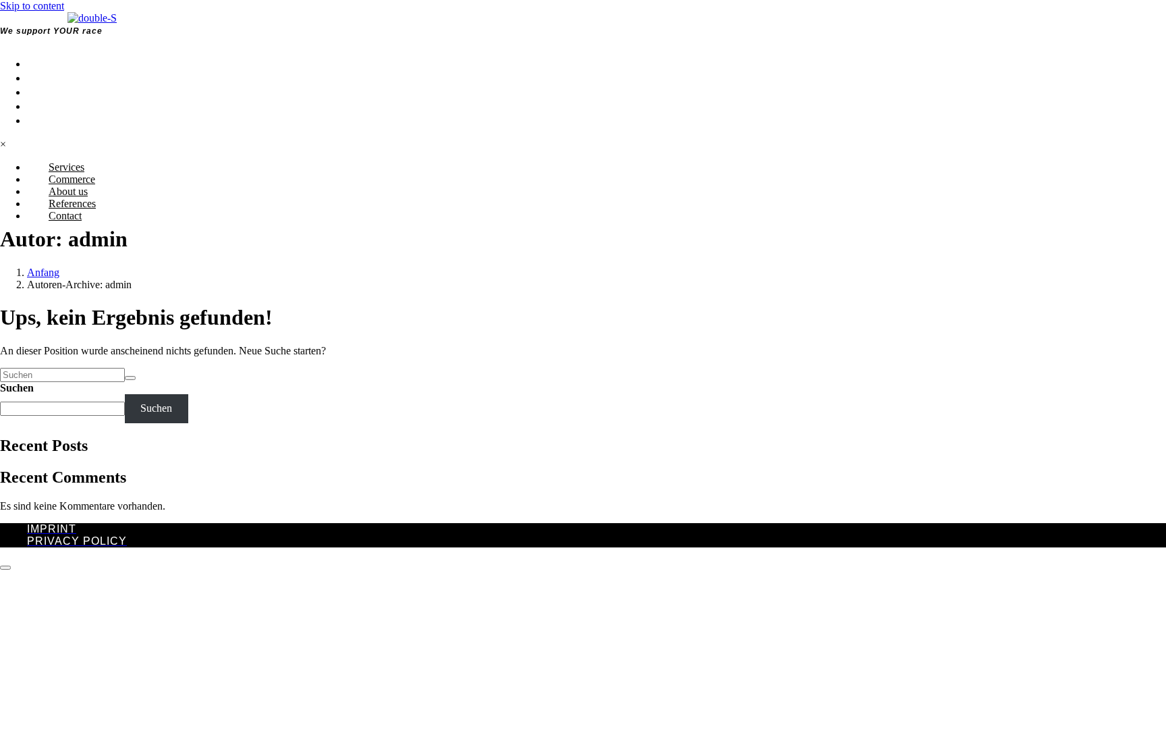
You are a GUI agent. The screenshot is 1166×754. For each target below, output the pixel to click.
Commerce (65, 77)
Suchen (17, 388)
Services (59, 63)
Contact (58, 120)
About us (60, 92)
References (71, 106)
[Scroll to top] (5, 568)
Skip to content (32, 5)
